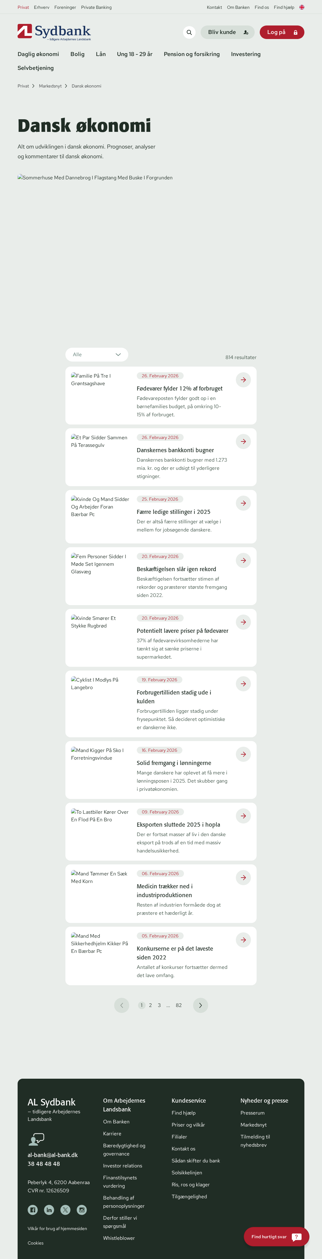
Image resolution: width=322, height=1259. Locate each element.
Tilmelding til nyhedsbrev (255, 1140)
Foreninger (65, 7)
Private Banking (96, 7)
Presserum (253, 1113)
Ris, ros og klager (191, 1184)
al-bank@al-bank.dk (53, 1155)
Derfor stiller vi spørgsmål (120, 1222)
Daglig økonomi (38, 54)
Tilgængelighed (189, 1196)
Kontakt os (183, 1148)
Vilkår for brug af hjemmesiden (57, 1228)
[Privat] (65, 32)
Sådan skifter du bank (196, 1160)
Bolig (77, 54)
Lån (101, 54)
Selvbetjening (36, 67)
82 (179, 1005)
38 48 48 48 (44, 1163)
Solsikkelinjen (187, 1172)
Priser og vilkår (188, 1124)
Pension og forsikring (192, 54)
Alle (77, 354)
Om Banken (238, 7)
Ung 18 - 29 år (135, 54)
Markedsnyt (50, 86)
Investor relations (122, 1165)
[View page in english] (301, 7)
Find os (262, 7)
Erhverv (41, 7)
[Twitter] (65, 1210)
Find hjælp (284, 7)
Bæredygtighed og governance (124, 1149)
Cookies (35, 1243)
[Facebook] (33, 1210)
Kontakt (214, 7)
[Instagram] (82, 1210)
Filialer (179, 1136)
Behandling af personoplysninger (124, 1201)
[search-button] (189, 32)
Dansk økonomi (86, 86)
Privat (23, 7)
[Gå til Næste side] (200, 1005)
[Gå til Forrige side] (121, 1005)
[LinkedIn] (49, 1210)
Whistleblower (119, 1238)
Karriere (112, 1133)
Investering (246, 54)
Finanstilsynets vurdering (120, 1181)
